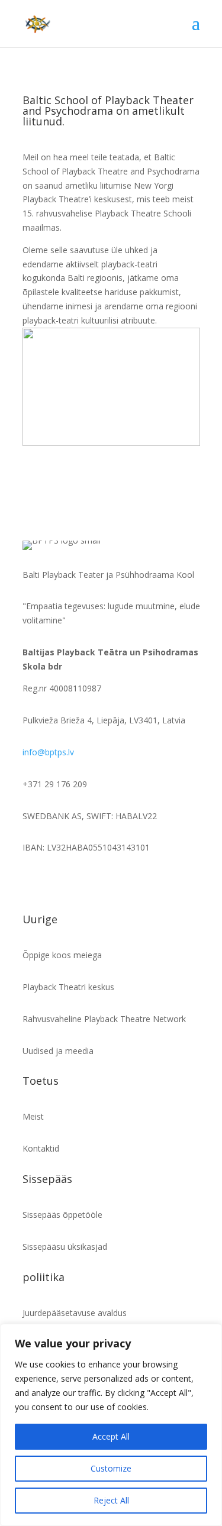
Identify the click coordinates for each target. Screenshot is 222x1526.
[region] (111, 1425)
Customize (111, 1468)
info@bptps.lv (48, 752)
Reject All (111, 1500)
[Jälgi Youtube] (126, 881)
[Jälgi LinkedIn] (79, 881)
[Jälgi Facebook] (31, 881)
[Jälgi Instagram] (55, 881)
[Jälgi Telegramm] (103, 881)
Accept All (111, 1436)
